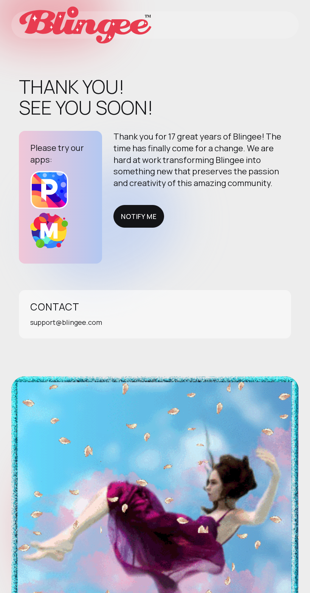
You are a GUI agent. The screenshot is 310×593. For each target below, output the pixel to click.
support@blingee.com (66, 322)
